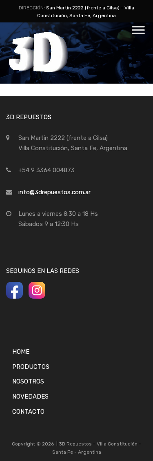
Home (20, 351)
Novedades (30, 396)
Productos (30, 366)
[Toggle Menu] (138, 32)
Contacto (28, 411)
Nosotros (28, 381)
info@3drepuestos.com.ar (54, 192)
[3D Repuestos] (49, 71)
